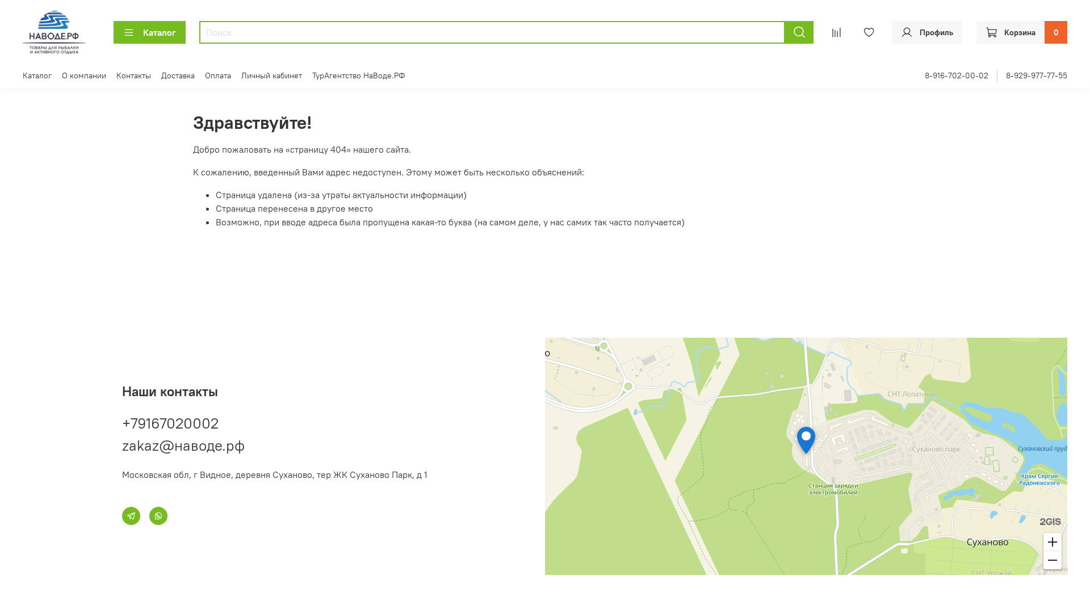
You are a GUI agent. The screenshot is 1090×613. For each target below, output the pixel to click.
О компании (84, 75)
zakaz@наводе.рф (183, 445)
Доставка (178, 75)
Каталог (159, 32)
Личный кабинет (271, 75)
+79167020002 (170, 423)
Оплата (218, 75)
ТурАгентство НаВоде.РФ (358, 75)
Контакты (133, 75)
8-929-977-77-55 (1036, 75)
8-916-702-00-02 (956, 75)
